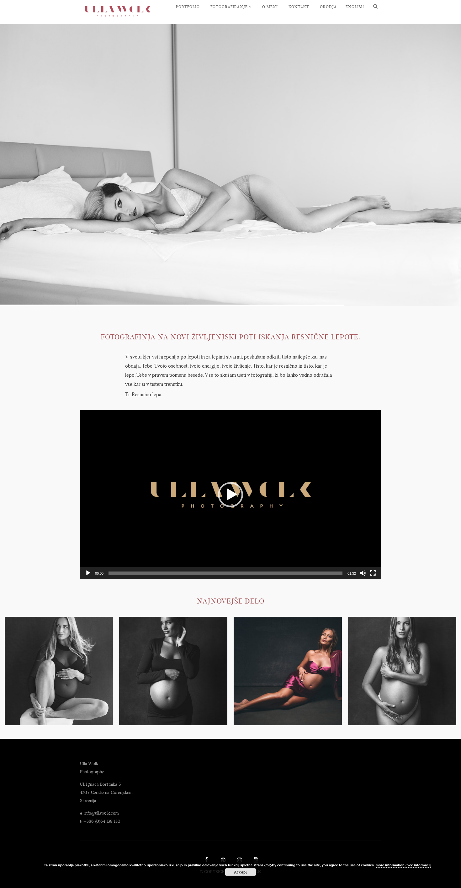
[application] (230, 494)
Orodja (328, 6)
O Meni (270, 6)
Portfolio (188, 6)
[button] (230, 494)
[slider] (225, 573)
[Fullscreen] (373, 573)
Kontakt (299, 6)
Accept (240, 872)
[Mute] (363, 573)
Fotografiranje (229, 6)
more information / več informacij (403, 865)
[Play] (88, 573)
